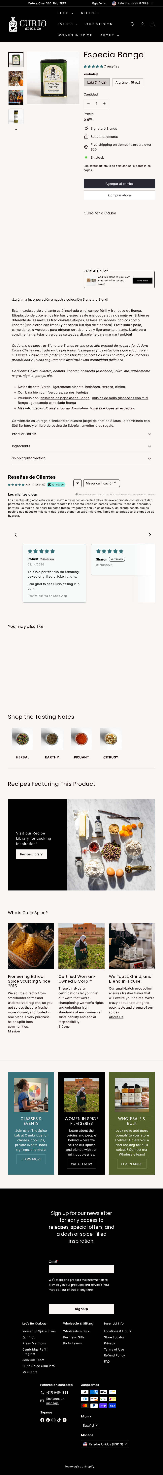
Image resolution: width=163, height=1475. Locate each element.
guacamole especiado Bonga (53, 403)
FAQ (107, 1361)
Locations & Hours (117, 1331)
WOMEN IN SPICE (75, 35)
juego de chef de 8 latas (102, 421)
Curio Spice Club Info (38, 1366)
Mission (14, 1031)
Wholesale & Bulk (76, 1331)
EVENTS (66, 24)
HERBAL (22, 757)
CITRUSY (110, 757)
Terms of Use (114, 1349)
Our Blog (29, 1337)
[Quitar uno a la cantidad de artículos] (88, 103)
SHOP (64, 13)
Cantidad (91, 94)
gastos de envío (100, 165)
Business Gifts (74, 1337)
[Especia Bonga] (119, 233)
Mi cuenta (29, 1372)
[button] (94, 66)
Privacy (109, 1343)
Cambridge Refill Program (35, 1352)
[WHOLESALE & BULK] (132, 1095)
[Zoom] (53, 78)
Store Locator (114, 1337)
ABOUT (108, 35)
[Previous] (148, 534)
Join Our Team (33, 1360)
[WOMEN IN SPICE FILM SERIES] (81, 1095)
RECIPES (89, 13)
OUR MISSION (99, 24)
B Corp (63, 1026)
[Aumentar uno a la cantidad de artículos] (104, 103)
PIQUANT (81, 757)
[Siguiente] (16, 128)
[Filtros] (77, 483)
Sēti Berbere (21, 425)
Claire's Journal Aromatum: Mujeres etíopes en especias (90, 408)
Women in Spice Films (39, 1331)
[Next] (14, 534)
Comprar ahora (119, 195)
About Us (116, 1017)
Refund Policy (114, 1355)
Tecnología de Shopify (79, 1466)
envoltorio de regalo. (98, 425)
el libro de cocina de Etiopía (57, 425)
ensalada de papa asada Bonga (65, 398)
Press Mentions (34, 1343)
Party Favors (72, 1343)
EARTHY (52, 757)
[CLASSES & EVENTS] (31, 1095)
